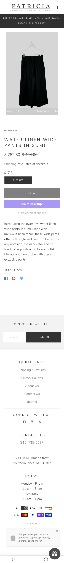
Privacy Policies (32, 378)
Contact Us (32, 394)
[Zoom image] (32, 71)
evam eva (10, 130)
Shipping (10, 164)
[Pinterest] (14, 278)
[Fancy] (21, 278)
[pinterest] (40, 422)
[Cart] (56, 7)
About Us (32, 386)
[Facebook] (6, 278)
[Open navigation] (8, 6)
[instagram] (32, 422)
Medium (18, 180)
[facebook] (24, 422)
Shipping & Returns (32, 370)
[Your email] (14, 337)
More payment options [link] (32, 213)
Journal (32, 402)
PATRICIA (35, 523)
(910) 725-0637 (37, 23)
